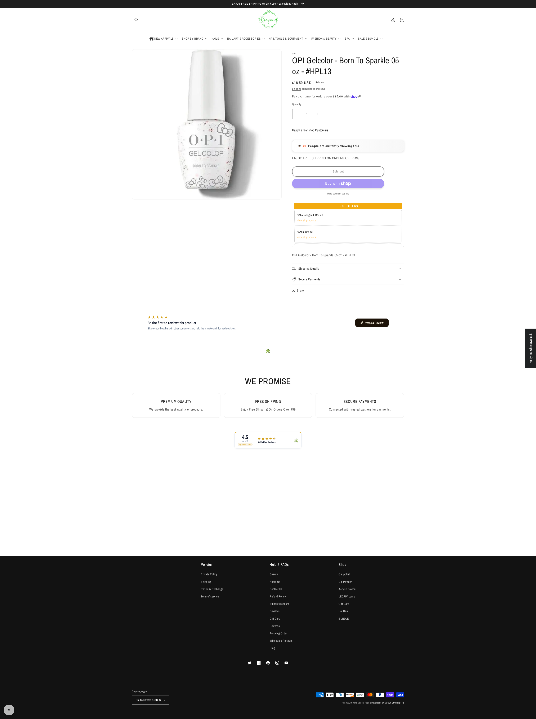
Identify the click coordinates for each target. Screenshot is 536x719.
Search (274, 574)
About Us (275, 582)
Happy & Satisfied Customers (310, 130)
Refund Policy (278, 596)
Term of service (210, 596)
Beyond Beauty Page (360, 702)
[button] (136, 20)
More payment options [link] (338, 193)
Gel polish (344, 574)
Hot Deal (344, 611)
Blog (272, 648)
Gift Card (275, 619)
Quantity (296, 104)
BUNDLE (344, 619)
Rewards (275, 626)
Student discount (279, 604)
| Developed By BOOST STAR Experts (387, 702)
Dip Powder (345, 582)
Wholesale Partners (281, 641)
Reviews (275, 611)
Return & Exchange (212, 589)
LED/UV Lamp (347, 596)
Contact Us (276, 589)
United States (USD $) (149, 700)
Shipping (296, 89)
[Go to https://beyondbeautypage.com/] (268, 20)
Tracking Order (278, 633)
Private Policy (209, 574)
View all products (306, 220)
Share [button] (300, 290)
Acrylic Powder (347, 589)
